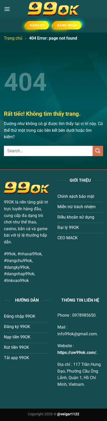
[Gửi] (98, 151)
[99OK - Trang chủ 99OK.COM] (53, 9)
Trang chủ (13, 38)
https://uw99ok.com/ (76, 352)
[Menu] (7, 9)
